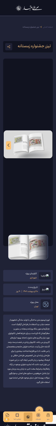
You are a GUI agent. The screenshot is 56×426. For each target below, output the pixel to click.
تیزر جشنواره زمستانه (31, 27)
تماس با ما (17, 419)
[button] (8, 145)
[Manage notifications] (6, 419)
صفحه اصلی (48, 27)
